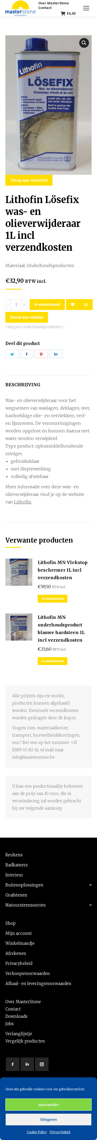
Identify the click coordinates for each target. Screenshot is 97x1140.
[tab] (48, 381)
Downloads (16, 1016)
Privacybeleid (60, 1132)
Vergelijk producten (25, 1041)
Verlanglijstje (18, 1033)
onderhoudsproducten (42, 327)
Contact (13, 1009)
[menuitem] (53, 3)
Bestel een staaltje (26, 317)
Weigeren (48, 1119)
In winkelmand (47, 304)
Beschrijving (22, 384)
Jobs (9, 1023)
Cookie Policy (37, 1132)
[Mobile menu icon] (86, 8)
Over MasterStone (23, 1001)
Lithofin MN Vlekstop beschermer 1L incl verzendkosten (63, 570)
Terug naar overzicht (29, 180)
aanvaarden (48, 1104)
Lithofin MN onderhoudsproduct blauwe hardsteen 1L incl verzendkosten (61, 629)
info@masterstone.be (33, 757)
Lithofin (22, 502)
